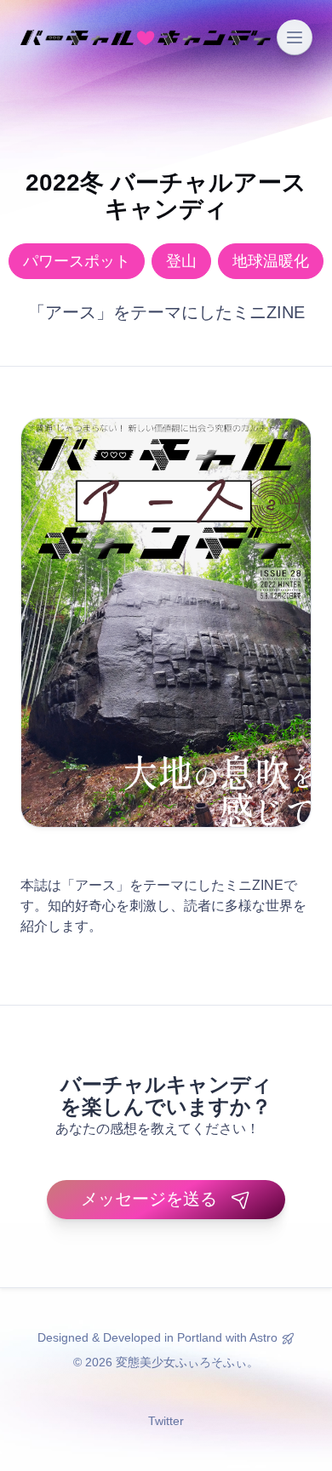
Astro (263, 1337)
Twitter (166, 1421)
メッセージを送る (149, 1198)
